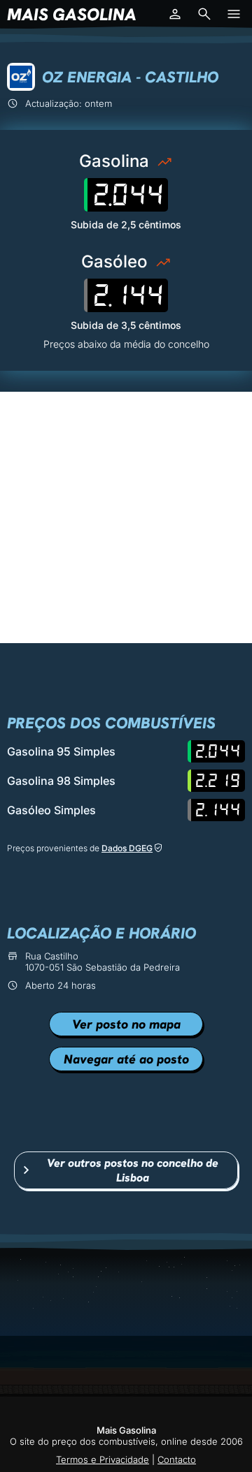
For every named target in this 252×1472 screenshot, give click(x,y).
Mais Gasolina (71, 14)
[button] (175, 14)
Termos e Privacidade (102, 1459)
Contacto (177, 1459)
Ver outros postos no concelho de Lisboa (132, 1170)
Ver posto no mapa (126, 1024)
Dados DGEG (127, 848)
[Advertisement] (126, 517)
